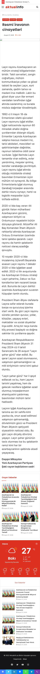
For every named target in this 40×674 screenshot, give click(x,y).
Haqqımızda (17, 659)
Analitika (16, 15)
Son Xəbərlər (20, 583)
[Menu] (3, 7)
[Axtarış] (37, 7)
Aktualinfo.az (14, 655)
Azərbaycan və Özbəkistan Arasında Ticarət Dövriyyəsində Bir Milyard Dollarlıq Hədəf (10, 500)
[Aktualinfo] (14, 7)
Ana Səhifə (8, 15)
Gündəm (12, 19)
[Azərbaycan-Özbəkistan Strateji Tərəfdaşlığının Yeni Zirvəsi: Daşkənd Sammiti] (29, 488)
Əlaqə (25, 659)
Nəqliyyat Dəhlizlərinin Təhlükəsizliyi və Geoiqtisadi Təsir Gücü (25, 640)
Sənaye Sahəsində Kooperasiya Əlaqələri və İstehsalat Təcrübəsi (29, 527)
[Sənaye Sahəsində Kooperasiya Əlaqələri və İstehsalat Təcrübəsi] (29, 517)
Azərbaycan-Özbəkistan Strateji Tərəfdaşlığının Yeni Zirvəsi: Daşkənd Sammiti (29, 499)
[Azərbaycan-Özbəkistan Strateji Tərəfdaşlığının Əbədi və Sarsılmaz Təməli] (10, 517)
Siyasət (19, 19)
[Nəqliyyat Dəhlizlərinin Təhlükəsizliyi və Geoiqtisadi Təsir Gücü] (8, 640)
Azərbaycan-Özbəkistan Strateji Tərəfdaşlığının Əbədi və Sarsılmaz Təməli (10, 528)
